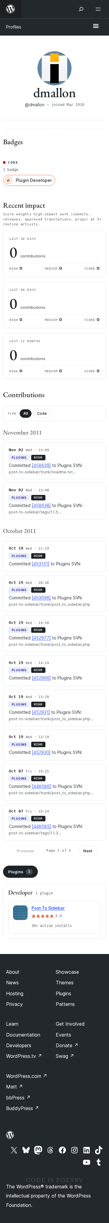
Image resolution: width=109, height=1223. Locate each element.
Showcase (67, 972)
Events (63, 1035)
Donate (67, 1045)
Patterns (65, 1004)
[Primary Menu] (95, 26)
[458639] (41, 465)
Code (42, 413)
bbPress (18, 1098)
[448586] (41, 786)
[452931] (41, 712)
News (12, 982)
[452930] (41, 752)
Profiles (13, 26)
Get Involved (70, 1024)
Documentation (23, 1035)
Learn (12, 1024)
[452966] (41, 677)
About (12, 972)
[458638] (41, 505)
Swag (65, 1056)
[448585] (41, 826)
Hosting (14, 993)
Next (87, 850)
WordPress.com (26, 1076)
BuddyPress (22, 1108)
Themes (65, 982)
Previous (25, 850)
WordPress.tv (24, 1056)
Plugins (19, 871)
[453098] (41, 597)
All (25, 413)
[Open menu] (99, 9)
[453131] (40, 563)
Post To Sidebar (48, 908)
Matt (14, 1087)
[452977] (41, 637)
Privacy (14, 1004)
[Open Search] (81, 9)
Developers (18, 1045)
